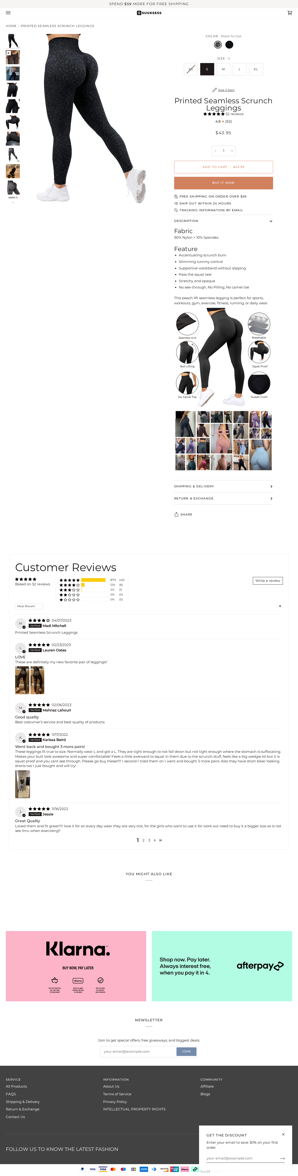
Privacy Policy (115, 1102)
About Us (111, 1086)
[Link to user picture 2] (37, 680)
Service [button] (13, 1079)
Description (186, 221)
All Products (16, 1086)
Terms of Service (117, 1094)
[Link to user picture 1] (22, 680)
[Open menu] (13, 13)
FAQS (11, 1094)
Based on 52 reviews (32, 584)
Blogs (205, 1094)
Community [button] (211, 1079)
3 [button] (149, 840)
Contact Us (15, 1117)
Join (186, 1051)
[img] (40, 620)
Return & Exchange (194, 498)
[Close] (285, 1132)
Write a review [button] (267, 581)
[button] (214, 114)
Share (186, 514)
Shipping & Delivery (194, 486)
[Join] (278, 1158)
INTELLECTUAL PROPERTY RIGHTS (134, 1109)
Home (11, 26)
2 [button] (143, 840)
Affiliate (207, 1086)
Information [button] (116, 1079)
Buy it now (223, 182)
